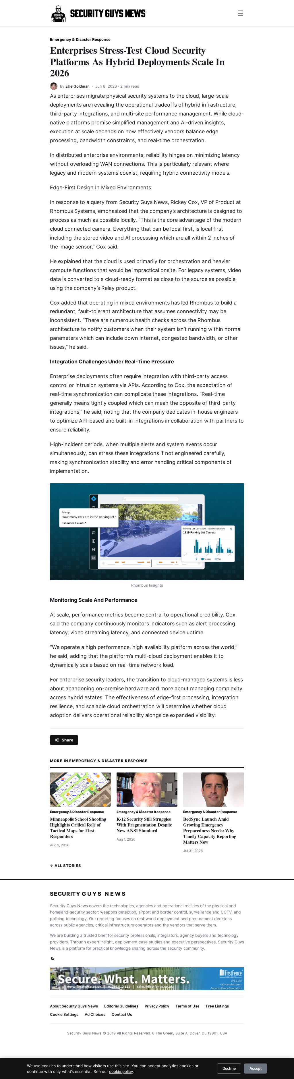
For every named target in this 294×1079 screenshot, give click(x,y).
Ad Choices (95, 1014)
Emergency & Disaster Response (80, 39)
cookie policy (121, 1071)
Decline (229, 1068)
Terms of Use (187, 1006)
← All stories (65, 865)
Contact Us (122, 1014)
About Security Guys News (74, 1006)
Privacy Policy (157, 1006)
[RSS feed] (52, 958)
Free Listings (217, 1006)
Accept (255, 1068)
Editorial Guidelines (121, 1006)
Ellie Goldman (77, 86)
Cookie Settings (64, 1014)
